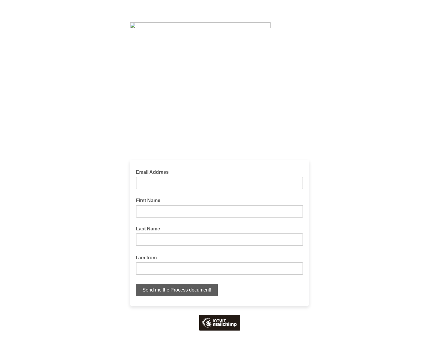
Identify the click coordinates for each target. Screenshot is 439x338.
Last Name (148, 228)
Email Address (154, 171)
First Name (148, 200)
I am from (148, 257)
